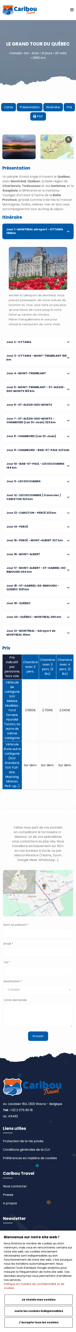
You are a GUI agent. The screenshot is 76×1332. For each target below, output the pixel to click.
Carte (8, 107)
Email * (8, 944)
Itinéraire (53, 107)
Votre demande (15, 1000)
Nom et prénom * (16, 925)
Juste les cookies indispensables (38, 1311)
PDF (39, 116)
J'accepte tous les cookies (38, 1322)
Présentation (30, 107)
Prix (69, 107)
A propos (10, 1203)
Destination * (13, 981)
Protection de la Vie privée (23, 1141)
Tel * (7, 962)
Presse (8, 1195)
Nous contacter (15, 1186)
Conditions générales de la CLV (26, 1149)
